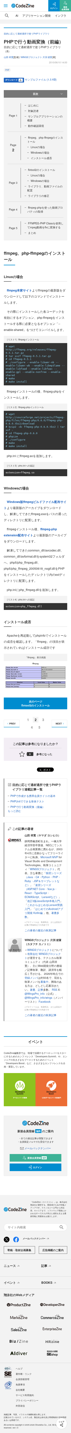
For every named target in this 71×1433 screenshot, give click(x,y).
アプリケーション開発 (36, 15)
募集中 (44, 982)
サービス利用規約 (25, 1395)
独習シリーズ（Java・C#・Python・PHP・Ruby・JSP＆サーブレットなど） (43, 879)
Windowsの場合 (40, 152)
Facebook (45, 1001)
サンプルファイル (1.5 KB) (41, 79)
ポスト (46, 769)
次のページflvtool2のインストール (35, 703)
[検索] (7, 15)
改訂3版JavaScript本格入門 (43, 901)
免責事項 (20, 1384)
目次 (35, 94)
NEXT (59, 723)
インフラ (60, 15)
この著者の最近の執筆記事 (40, 930)
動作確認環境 (36, 126)
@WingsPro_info (35, 993)
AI (17, 15)
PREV (12, 723)
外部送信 (20, 1405)
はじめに (33, 105)
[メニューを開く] (5, 5)
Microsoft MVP (49, 857)
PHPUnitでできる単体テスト (27, 801)
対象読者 (33, 111)
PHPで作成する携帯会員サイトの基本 (32, 796)
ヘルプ (19, 1368)
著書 (32, 989)
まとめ (32, 233)
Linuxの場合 (38, 147)
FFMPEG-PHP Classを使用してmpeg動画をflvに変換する (45, 225)
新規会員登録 (36, 1158)
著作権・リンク (24, 1373)
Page (13, 115)
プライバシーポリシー (27, 1400)
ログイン (37, 1167)
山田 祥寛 (8, 57)
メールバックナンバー (37, 1148)
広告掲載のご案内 (53, 1250)
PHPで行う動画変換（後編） (27, 807)
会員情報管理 (22, 1379)
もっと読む (14, 811)
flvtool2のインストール (41, 170)
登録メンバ (31, 978)
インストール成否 (41, 158)
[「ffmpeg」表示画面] (35, 675)
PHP (7, 70)
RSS (55, 989)
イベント (10, 1282)
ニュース (10, 1265)
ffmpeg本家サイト (19, 290)
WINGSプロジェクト (42, 869)
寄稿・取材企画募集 (19, 1250)
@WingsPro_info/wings (38, 997)
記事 (40, 989)
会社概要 (20, 1389)
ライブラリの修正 (38, 196)
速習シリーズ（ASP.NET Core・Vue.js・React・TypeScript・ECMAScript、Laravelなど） (42, 891)
